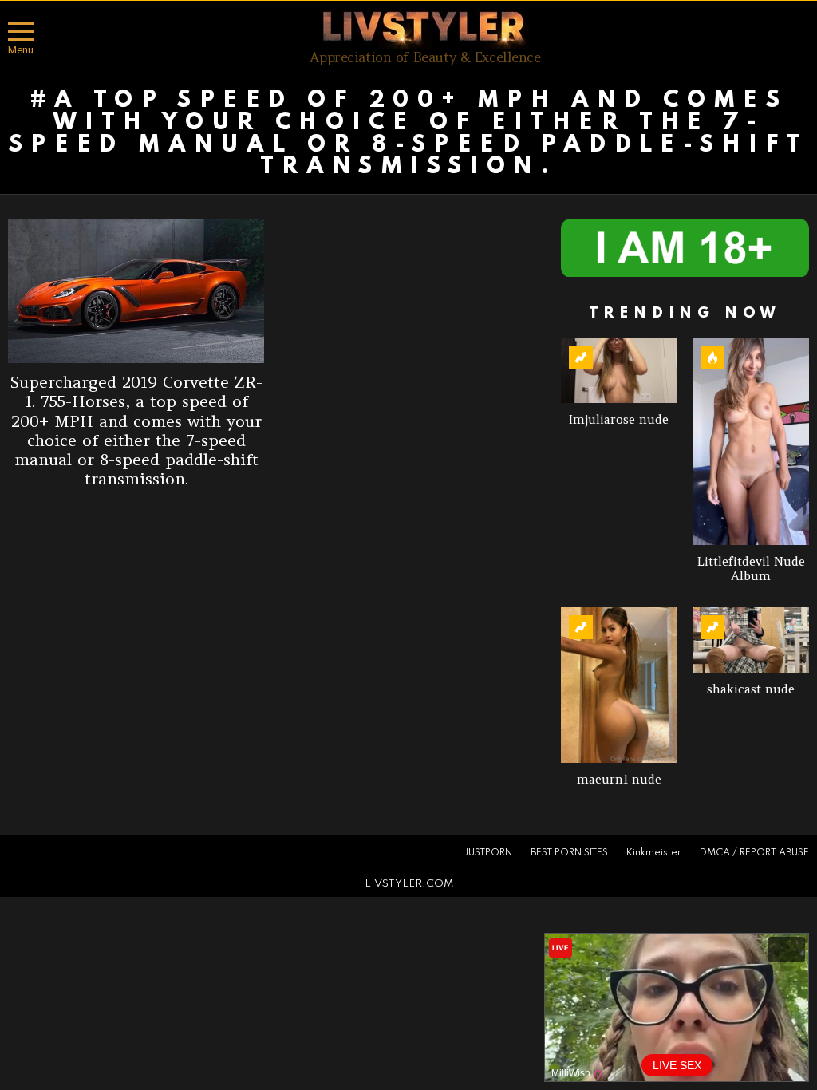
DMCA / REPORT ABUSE (754, 853)
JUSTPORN (487, 853)
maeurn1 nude (619, 779)
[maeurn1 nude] (619, 684)
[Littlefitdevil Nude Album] (751, 441)
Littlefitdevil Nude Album (751, 568)
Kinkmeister (653, 853)
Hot (712, 357)
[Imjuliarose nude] (619, 370)
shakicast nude (751, 689)
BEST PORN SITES (569, 853)
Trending (581, 357)
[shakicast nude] (751, 640)
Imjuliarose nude (619, 419)
